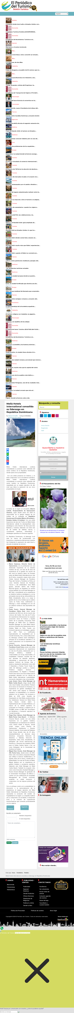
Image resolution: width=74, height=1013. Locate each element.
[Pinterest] (20, 461)
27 (52, 729)
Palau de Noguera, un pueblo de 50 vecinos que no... (23, 70)
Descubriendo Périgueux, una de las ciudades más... (23, 382)
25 (43, 729)
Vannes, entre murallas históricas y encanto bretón (22, 116)
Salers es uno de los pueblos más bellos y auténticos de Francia (53, 636)
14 (56, 725)
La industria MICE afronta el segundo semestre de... (23, 123)
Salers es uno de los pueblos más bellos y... (20, 375)
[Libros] (53, 666)
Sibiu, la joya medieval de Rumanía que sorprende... (23, 291)
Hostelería (15, 302)
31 (39, 731)
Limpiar (15, 842)
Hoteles (14, 20)
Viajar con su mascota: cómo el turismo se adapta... (23, 199)
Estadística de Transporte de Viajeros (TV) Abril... (22, 93)
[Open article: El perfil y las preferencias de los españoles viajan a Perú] (9, 142)
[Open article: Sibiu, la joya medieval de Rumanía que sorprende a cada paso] (9, 287)
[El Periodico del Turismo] (19, 6)
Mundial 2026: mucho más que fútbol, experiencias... (23, 245)
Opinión (14, 43)
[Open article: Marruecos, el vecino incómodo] (9, 43)
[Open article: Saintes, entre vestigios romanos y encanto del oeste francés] (9, 295)
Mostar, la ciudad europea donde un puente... (21, 276)
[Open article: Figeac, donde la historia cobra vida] (9, 394)
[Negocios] (53, 784)
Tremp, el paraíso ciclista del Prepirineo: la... (20, 85)
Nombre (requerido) (25, 815)
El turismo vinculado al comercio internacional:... (22, 161)
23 (64, 727)
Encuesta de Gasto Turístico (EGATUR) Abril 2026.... (23, 329)
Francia (14, 112)
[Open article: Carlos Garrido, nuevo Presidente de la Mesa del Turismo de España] (9, 104)
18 (43, 727)
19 (47, 727)
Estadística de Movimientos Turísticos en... (20, 39)
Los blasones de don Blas (14, 62)
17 (39, 727)
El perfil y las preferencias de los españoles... (20, 146)
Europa (14, 150)
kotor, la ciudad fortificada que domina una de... (22, 283)
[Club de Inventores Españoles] (53, 545)
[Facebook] (20, 449)
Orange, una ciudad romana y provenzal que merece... (24, 360)
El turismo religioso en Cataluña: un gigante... (21, 314)
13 (51, 725)
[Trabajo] (53, 854)
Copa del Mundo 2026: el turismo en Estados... (21, 131)
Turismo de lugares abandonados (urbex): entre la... (23, 192)
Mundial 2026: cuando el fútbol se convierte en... (22, 253)
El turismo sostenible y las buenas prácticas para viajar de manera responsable (53, 627)
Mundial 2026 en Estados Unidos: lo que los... (21, 230)
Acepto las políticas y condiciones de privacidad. (53, 472)
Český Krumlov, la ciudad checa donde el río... (21, 352)
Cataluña (15, 66)
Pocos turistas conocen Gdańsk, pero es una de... (22, 138)
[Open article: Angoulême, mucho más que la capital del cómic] (9, 363)
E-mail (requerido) (24, 818)
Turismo (14, 157)
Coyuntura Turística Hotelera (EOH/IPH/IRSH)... (21, 32)
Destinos (15, 134)
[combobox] (49, 407)
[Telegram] (20, 456)
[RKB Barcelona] (53, 704)
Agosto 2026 (51, 716)
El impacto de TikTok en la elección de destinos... (22, 169)
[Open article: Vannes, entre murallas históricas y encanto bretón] (9, 112)
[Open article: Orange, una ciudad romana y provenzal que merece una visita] (9, 356)
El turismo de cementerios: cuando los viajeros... (22, 207)
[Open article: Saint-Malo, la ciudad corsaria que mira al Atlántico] (9, 386)
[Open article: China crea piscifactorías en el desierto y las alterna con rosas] (9, 73)
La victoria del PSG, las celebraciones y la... (20, 215)
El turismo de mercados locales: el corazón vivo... (22, 176)
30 (65, 729)
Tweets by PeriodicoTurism (46, 774)
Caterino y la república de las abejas (18, 321)
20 (52, 727)
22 (60, 727)
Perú (13, 142)
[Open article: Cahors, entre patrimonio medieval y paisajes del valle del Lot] (9, 257)
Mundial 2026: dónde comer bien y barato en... (21, 237)
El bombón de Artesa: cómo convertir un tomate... (22, 54)
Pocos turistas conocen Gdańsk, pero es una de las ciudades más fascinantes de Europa (53, 654)
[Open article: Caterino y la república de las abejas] (9, 318)
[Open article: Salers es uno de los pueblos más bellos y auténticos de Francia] (9, 371)
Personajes (15, 96)
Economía (15, 28)
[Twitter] (20, 452)
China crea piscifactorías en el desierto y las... (21, 77)
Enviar (9, 842)
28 (56, 729)
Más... (14, 51)
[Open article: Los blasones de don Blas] (9, 58)
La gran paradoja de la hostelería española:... (21, 306)
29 (60, 729)
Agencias (15, 119)
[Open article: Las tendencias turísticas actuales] (9, 264)
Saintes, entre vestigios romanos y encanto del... (22, 299)
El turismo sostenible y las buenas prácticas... (21, 344)
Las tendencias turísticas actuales (17, 268)
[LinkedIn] (20, 459)
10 (39, 725)
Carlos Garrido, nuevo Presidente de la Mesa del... (22, 108)
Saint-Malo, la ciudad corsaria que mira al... (20, 390)
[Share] (20, 463)
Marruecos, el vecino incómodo (16, 47)
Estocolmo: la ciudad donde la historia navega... (22, 154)
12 (47, 725)
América (14, 127)
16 (64, 725)
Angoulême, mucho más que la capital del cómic (22, 367)
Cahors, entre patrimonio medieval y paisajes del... (22, 260)
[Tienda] (53, 752)
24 (39, 729)
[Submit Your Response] (18, 1011)
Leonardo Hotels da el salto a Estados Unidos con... (23, 24)
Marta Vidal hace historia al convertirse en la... (21, 100)
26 (47, 729)
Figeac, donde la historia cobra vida (18, 398)
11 (43, 725)
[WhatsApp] (20, 454)
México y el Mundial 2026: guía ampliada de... (20, 222)
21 (56, 727)
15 (60, 725)
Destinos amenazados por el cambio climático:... (22, 184)
